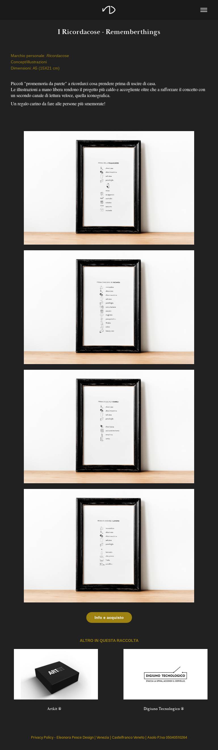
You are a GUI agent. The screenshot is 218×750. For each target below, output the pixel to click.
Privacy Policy (42, 737)
